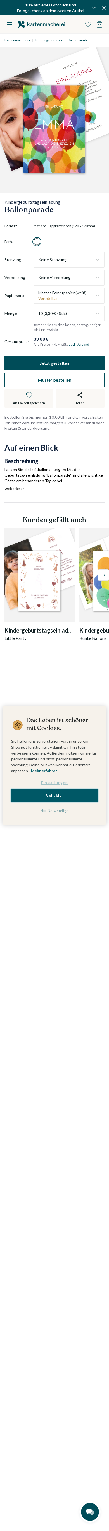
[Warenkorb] (99, 24)
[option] (37, 241)
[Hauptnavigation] (9, 24)
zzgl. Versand (79, 344)
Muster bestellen (54, 379)
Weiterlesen (14, 488)
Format (10, 225)
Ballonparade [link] (78, 40)
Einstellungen (54, 782)
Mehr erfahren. (44, 770)
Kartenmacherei (17, 40)
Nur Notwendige (54, 811)
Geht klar (54, 795)
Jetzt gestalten (54, 363)
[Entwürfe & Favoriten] (88, 24)
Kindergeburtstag (48, 40)
